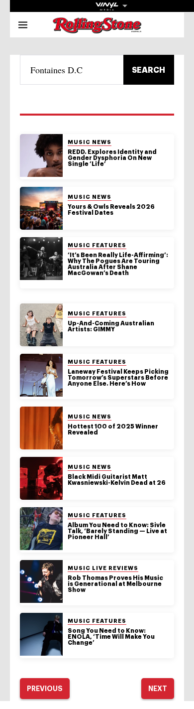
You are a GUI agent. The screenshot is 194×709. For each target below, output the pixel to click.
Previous (45, 688)
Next (157, 688)
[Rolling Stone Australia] (97, 28)
